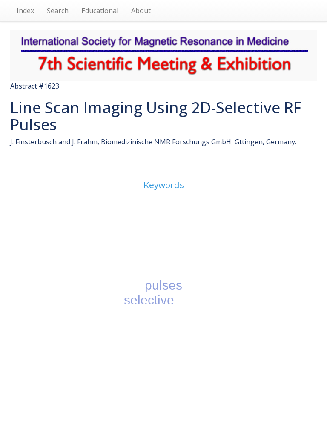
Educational (99, 10)
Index (25, 10)
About (141, 10)
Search (58, 10)
